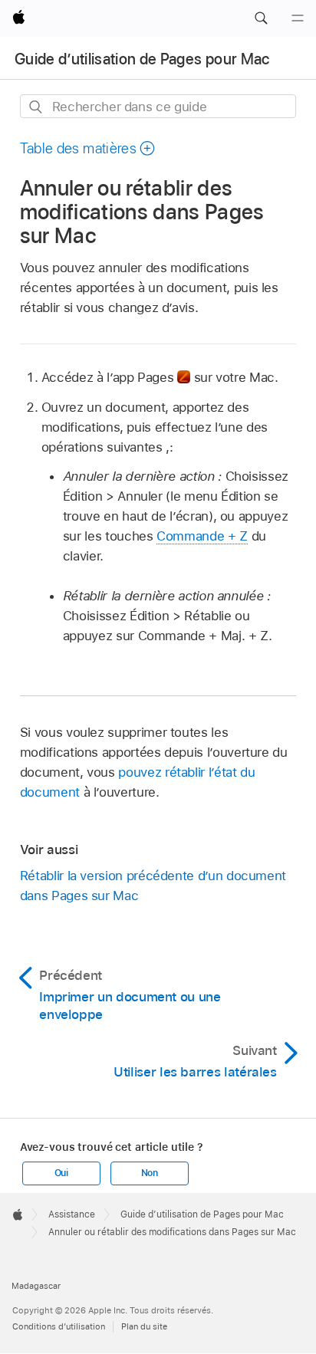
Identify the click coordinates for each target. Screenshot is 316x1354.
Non (149, 1173)
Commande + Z (202, 536)
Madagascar (36, 1285)
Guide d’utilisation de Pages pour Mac (142, 59)
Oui (61, 1173)
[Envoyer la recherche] (36, 107)
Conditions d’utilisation (58, 1326)
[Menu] (297, 18)
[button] (260, 18)
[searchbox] (158, 106)
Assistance (71, 1214)
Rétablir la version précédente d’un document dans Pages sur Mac (153, 885)
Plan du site (144, 1326)
